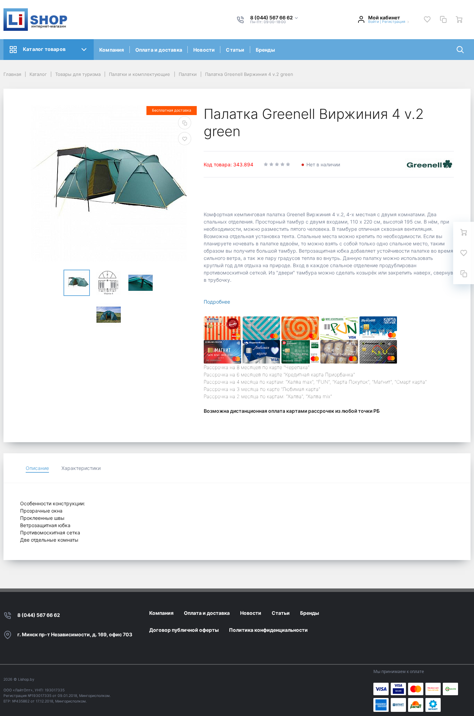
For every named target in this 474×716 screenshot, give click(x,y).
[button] (274, 17)
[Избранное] (427, 19)
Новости (204, 50)
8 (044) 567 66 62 (38, 615)
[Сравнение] (443, 19)
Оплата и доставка (158, 50)
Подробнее (217, 302)
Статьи (235, 50)
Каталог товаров (44, 49)
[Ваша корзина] (459, 19)
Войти (373, 21)
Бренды (265, 50)
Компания (111, 50)
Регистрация (393, 21)
